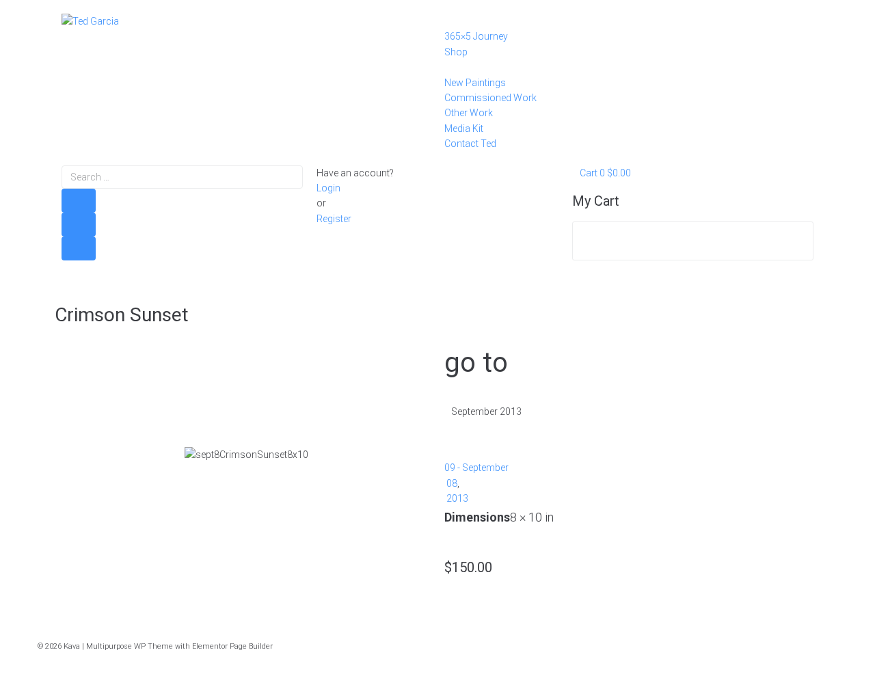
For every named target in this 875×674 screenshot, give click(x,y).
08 (451, 483)
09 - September (476, 467)
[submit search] (79, 201)
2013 (457, 498)
